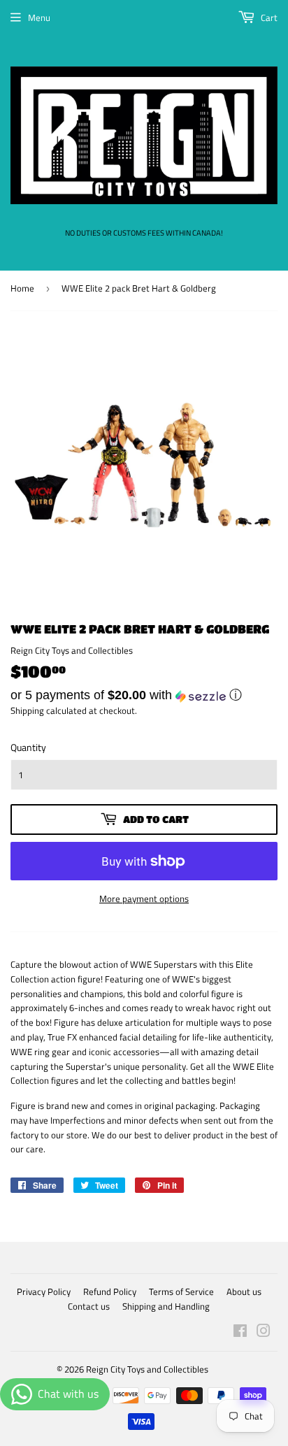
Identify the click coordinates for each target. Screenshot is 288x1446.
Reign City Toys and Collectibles (147, 1369)
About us (243, 1291)
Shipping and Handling (166, 1306)
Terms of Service (181, 1291)
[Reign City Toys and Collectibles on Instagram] (264, 1333)
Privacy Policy (44, 1291)
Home (22, 288)
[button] (144, 695)
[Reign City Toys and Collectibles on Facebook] (240, 1333)
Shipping (27, 710)
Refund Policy (109, 1291)
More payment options (144, 898)
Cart (268, 17)
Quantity (28, 747)
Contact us (89, 1306)
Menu (39, 17)
